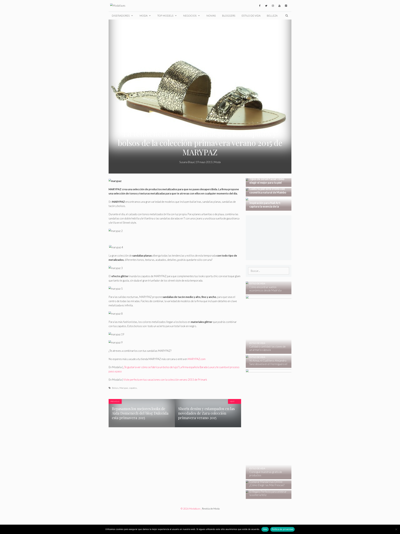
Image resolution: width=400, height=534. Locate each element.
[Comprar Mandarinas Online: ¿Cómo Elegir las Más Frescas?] (267, 487)
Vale (265, 529)
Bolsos (115, 388)
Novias (211, 15)
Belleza (272, 15)
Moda (144, 15)
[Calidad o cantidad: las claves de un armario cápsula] (289, 351)
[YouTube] (279, 5)
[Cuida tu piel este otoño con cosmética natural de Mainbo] (269, 194)
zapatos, (133, 388)
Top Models (165, 15)
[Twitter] (266, 5)
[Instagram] (272, 5)
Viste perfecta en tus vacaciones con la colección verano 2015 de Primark (165, 379)
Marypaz (124, 388)
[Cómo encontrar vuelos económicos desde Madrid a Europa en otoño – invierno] (267, 292)
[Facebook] (259, 5)
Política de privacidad (282, 529)
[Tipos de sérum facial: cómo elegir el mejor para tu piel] (269, 184)
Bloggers (228, 15)
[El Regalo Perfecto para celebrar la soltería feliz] (267, 496)
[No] (396, 529)
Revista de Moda (211, 508)
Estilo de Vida (251, 15)
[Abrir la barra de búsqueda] (286, 16)
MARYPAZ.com (196, 359)
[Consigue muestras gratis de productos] (290, 477)
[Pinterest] (286, 5)
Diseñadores (121, 15)
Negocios (190, 15)
